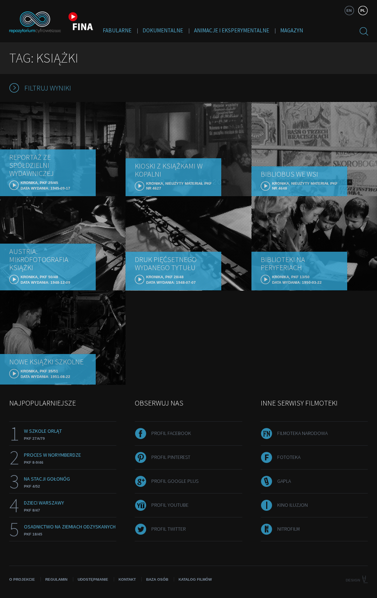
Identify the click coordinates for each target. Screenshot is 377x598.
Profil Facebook (171, 433)
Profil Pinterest (170, 457)
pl (362, 10)
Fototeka (288, 457)
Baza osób (157, 579)
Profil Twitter (168, 529)
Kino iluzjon (292, 505)
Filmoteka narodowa (302, 433)
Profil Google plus (174, 481)
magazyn (291, 30)
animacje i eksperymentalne (231, 30)
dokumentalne (162, 30)
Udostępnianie (93, 579)
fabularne (117, 30)
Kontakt (127, 579)
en (349, 10)
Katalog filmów (195, 579)
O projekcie (22, 579)
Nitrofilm (288, 529)
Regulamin (56, 579)
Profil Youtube (169, 505)
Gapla (284, 481)
